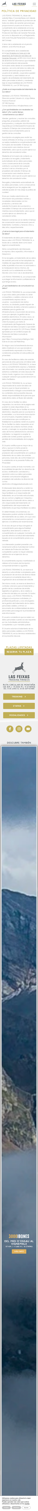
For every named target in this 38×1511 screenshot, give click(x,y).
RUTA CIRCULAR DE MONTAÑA (19, 685)
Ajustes (26, 1507)
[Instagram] (19, 729)
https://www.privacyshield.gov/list (19, 339)
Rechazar (16, 1507)
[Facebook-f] (9, 729)
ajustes (27, 1504)
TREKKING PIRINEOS (19, 680)
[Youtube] (28, 729)
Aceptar (6, 1507)
